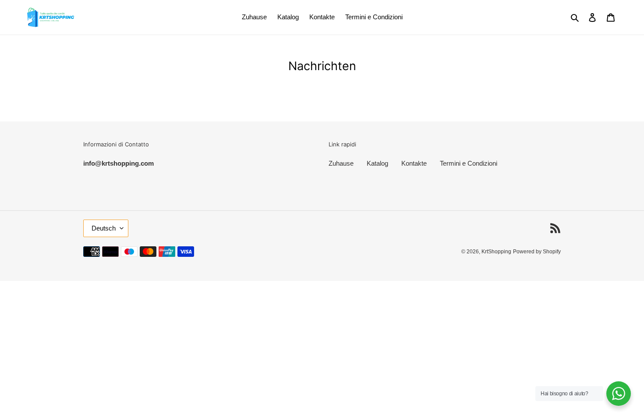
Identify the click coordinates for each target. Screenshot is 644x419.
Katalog (377, 163)
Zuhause (341, 163)
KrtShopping (496, 252)
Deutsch (104, 228)
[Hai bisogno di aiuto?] (618, 393)
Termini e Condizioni (468, 163)
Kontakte (414, 163)
